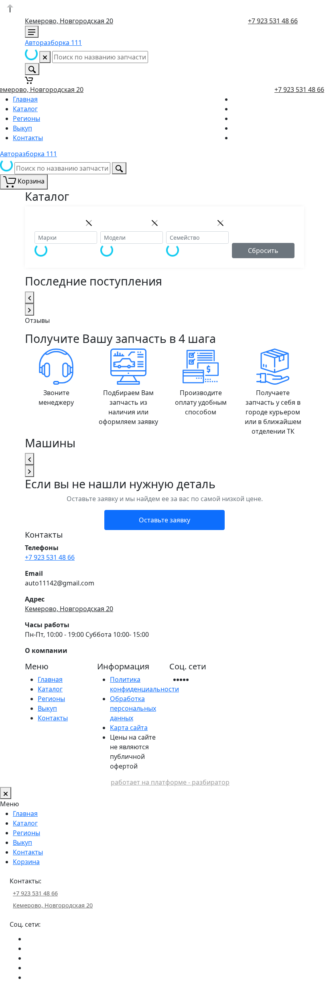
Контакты (28, 137)
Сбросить (263, 250)
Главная (25, 99)
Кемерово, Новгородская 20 (69, 20)
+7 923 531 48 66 (273, 20)
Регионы (26, 118)
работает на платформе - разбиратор (170, 782)
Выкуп (22, 128)
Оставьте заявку (164, 520)
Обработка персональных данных (133, 708)
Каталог (25, 108)
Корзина (26, 861)
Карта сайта (129, 727)
